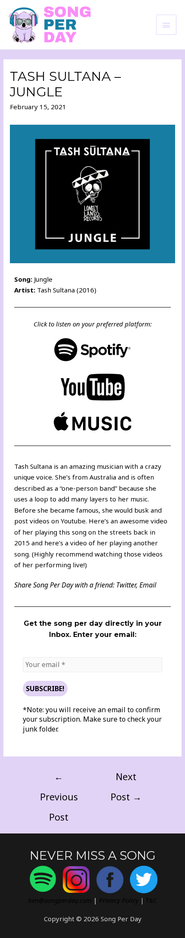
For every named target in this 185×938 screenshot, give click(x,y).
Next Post (126, 779)
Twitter (126, 585)
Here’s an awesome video (128, 521)
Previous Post (59, 779)
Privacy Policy (119, 900)
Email (147, 585)
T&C (151, 900)
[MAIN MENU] (166, 25)
